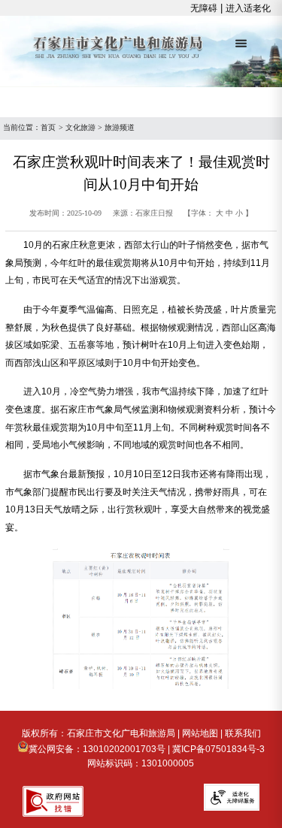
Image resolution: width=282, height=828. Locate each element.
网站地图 (200, 733)
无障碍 (203, 8)
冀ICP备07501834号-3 (218, 749)
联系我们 (243, 733)
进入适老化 (248, 8)
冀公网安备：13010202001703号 (97, 749)
